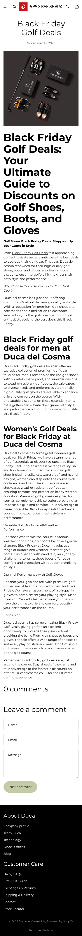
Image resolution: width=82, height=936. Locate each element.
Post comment (20, 787)
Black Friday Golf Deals (30, 253)
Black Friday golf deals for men (38, 343)
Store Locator (13, 909)
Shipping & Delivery (18, 895)
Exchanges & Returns (19, 888)
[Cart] (77, 6)
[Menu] (5, 7)
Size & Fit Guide (15, 881)
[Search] (14, 6)
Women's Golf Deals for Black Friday (40, 432)
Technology (12, 840)
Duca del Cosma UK (32, 921)
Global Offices (14, 847)
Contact (9, 902)
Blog (7, 854)
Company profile (16, 826)
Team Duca (12, 833)
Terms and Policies (41, 930)
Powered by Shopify (60, 921)
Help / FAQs (12, 874)
